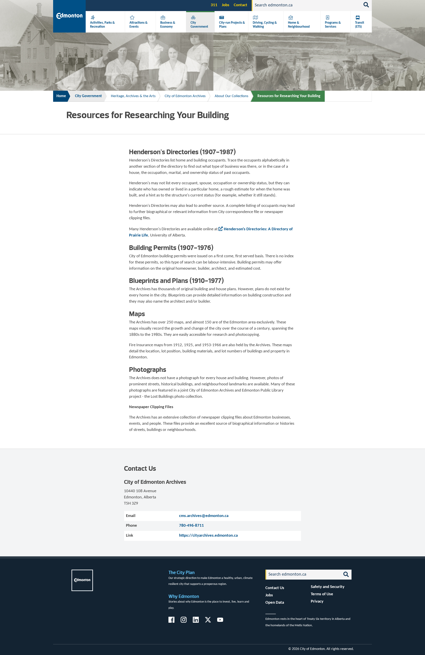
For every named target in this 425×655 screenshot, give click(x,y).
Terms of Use (322, 594)
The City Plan (181, 572)
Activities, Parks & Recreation (102, 25)
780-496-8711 (191, 526)
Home (61, 96)
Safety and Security (327, 587)
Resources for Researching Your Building (288, 96)
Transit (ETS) (359, 25)
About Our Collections (231, 96)
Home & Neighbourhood (299, 25)
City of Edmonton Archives (185, 96)
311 (214, 5)
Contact (240, 5)
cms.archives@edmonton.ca (203, 516)
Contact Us (274, 588)
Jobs (225, 5)
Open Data (274, 603)
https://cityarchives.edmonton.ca (208, 536)
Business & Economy (167, 25)
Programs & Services (333, 25)
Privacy (317, 601)
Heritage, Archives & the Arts (133, 96)
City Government (199, 25)
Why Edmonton (183, 596)
